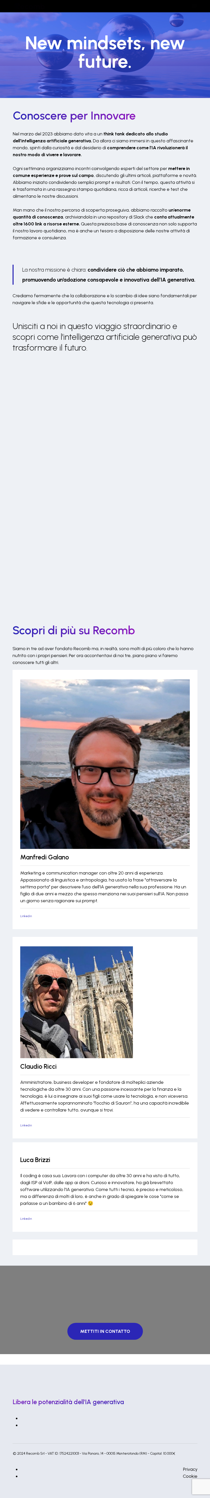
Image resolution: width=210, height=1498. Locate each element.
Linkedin (26, 916)
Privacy (190, 1469)
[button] (194, 6)
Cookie (190, 1476)
